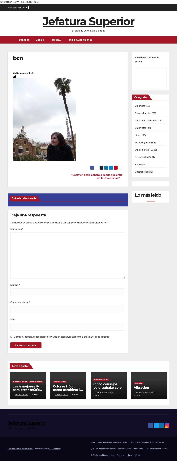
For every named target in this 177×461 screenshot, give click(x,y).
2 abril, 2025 (21, 395)
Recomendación (143, 157)
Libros (40, 40)
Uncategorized (142, 172)
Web (12, 319)
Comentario (16, 229)
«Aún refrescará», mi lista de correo (112, 442)
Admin (35, 395)
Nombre (15, 285)
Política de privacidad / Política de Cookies (146, 442)
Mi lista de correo (81, 40)
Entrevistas (140, 128)
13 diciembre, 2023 (105, 392)
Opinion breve (142, 150)
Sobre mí (24, 40)
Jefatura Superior (88, 21)
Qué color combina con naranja (130, 449)
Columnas (140, 106)
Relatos (139, 164)
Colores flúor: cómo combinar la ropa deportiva (67, 389)
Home (93, 442)
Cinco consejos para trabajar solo (107, 386)
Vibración (141, 388)
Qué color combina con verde (102, 455)
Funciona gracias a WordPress (20, 449)
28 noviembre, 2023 (146, 392)
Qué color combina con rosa (157, 449)
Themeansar (55, 449)
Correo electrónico (20, 302)
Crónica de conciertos (146, 120)
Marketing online (143, 142)
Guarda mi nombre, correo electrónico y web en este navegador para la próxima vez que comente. (62, 337)
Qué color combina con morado (103, 449)
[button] (167, 40)
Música (57, 40)
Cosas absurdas (143, 113)
